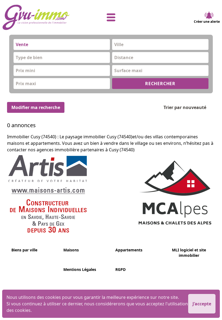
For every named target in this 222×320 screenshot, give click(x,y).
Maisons (71, 249)
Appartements (128, 249)
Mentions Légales (79, 269)
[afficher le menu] (111, 17)
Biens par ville (24, 249)
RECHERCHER (160, 84)
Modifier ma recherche (35, 107)
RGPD (120, 269)
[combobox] (62, 44)
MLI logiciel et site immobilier (189, 252)
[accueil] (38, 17)
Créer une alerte (207, 21)
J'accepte (201, 304)
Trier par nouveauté (185, 107)
